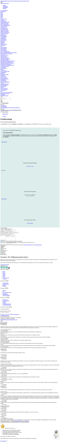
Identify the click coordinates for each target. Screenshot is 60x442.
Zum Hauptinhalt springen (5, 0)
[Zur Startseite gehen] (4, 3)
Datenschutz (12, 319)
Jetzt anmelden (3, 105)
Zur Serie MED (3, 20)
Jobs (3, 291)
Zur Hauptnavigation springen (23, 0)
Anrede (2, 229)
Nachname (2, 231)
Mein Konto (5, 299)
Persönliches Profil (7, 107)
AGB (16, 319)
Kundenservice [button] (3, 297)
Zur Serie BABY (3, 50)
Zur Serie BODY (3, 39)
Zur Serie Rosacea (3, 77)
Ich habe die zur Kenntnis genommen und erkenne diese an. (18, 242)
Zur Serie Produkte (4, 10)
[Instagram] (7, 268)
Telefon (2, 233)
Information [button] (2, 288)
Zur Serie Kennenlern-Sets (5, 58)
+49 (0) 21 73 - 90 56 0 (30, 166)
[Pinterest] (9, 268)
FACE (4, 272)
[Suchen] (1, 97)
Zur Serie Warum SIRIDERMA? (6, 92)
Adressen (13, 107)
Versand (4, 302)
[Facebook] (1, 268)
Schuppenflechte (6, 284)
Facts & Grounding (6, 295)
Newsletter (5, 293)
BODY (4, 273)
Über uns (4, 290)
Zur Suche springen (14, 0)
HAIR (4, 274)
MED (4, 271)
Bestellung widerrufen (4, 315)
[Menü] (1, 2)
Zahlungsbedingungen (7, 303)
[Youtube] (4, 268)
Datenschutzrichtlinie (28, 244)
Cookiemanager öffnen (4, 264)
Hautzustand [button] (2, 280)
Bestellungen (17, 107)
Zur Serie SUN (3, 54)
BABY (4, 275)
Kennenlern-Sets (6, 277)
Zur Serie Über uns (4, 88)
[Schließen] (0, 423)
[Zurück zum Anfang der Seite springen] (1, 321)
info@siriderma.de (30, 223)
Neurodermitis (5, 282)
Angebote (4, 278)
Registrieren (4, 106)
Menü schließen (5, 103)
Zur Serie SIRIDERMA (4, 81)
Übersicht (2, 107)
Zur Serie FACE (3, 27)
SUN (4, 276)
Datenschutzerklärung (18, 420)
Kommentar (3, 240)
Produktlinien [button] (3, 269)
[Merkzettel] (1, 99)
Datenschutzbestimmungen (11, 242)
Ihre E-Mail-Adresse (4, 232)
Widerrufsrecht (3, 319)
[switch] (56, 437)
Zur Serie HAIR (3, 47)
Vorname (2, 230)
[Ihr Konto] (1, 101)
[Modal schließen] (15, 428)
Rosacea (4, 285)
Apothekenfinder (6, 300)
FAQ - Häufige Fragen (7, 292)
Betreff (2, 235)
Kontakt (4, 301)
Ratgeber (4, 286)
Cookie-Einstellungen (7, 304)
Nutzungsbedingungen (37, 244)
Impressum (8, 319)
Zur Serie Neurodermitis (4, 71)
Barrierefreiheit (5, 294)
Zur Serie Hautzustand (4, 66)
